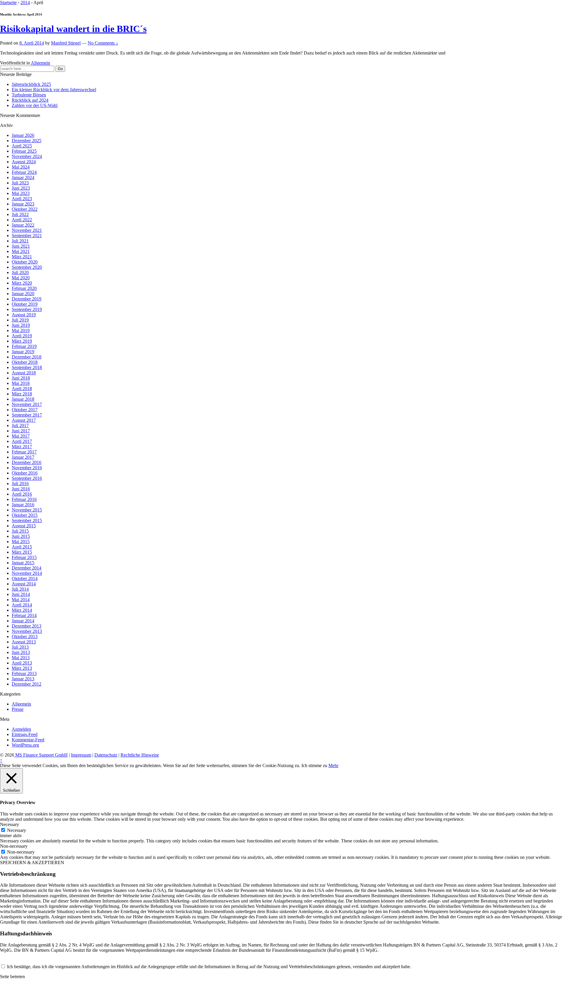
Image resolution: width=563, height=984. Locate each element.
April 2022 (22, 219)
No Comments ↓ (103, 42)
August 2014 (24, 583)
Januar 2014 (23, 620)
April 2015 (22, 546)
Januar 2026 (23, 135)
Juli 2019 (20, 319)
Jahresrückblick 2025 (31, 84)
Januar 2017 (23, 457)
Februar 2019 (24, 346)
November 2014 (27, 573)
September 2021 (27, 235)
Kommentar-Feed (28, 739)
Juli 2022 (20, 214)
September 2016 (27, 478)
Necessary (16, 830)
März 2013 (22, 668)
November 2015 (27, 509)
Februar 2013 (24, 673)
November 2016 (27, 467)
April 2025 (22, 145)
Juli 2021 (20, 240)
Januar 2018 (23, 399)
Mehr (333, 765)
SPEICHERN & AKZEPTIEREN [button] (32, 862)
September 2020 (27, 267)
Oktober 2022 (25, 209)
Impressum (81, 754)
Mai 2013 (21, 657)
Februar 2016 (24, 499)
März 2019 (22, 341)
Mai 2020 (21, 277)
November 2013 (27, 631)
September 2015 (27, 520)
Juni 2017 (21, 430)
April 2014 (22, 604)
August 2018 (24, 372)
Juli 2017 (20, 425)
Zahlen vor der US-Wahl (34, 105)
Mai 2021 (21, 251)
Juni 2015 (21, 536)
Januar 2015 (23, 562)
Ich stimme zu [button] (314, 765)
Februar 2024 (24, 172)
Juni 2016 (21, 488)
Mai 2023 (21, 193)
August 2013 (24, 641)
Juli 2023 (20, 182)
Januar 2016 (23, 504)
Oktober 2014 (25, 578)
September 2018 (27, 367)
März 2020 (22, 283)
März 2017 (22, 446)
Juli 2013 (20, 647)
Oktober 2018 (25, 362)
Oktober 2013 (25, 636)
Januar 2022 (23, 224)
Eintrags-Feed (25, 734)
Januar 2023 (23, 203)
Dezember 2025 (26, 140)
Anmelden (21, 729)
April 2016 (22, 494)
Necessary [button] (9, 824)
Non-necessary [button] (14, 846)
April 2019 (22, 335)
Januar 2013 (23, 678)
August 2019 (24, 314)
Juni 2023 (21, 188)
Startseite (8, 2)
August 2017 (24, 420)
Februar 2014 (24, 615)
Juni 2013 (21, 652)
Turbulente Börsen (29, 94)
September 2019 (27, 309)
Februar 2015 (24, 557)
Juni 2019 (21, 325)
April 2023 (22, 198)
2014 (25, 2)
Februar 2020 (24, 288)
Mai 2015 (21, 541)
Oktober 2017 (25, 409)
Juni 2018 (21, 377)
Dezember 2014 (26, 567)
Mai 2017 (21, 436)
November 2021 (27, 230)
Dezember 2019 (26, 298)
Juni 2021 (21, 246)
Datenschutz (105, 754)
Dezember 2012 (26, 684)
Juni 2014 (21, 594)
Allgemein (40, 62)
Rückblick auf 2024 (30, 100)
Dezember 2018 (26, 356)
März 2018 (22, 393)
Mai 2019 (21, 330)
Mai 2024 (21, 166)
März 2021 (22, 256)
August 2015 (24, 525)
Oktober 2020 (25, 261)
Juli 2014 (20, 589)
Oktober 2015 (25, 515)
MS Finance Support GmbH (41, 754)
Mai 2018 (21, 383)
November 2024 (27, 156)
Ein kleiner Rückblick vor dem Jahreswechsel (54, 89)
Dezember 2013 (26, 625)
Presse (17, 709)
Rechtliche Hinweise (140, 754)
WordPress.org (25, 744)
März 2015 (22, 552)
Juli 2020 (20, 272)
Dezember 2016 (26, 462)
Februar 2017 (24, 451)
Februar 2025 (24, 151)
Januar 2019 (23, 351)
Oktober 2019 (25, 304)
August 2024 (24, 161)
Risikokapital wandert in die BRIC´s (73, 28)
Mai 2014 (21, 599)
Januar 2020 (23, 293)
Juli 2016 (20, 483)
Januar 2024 (23, 177)
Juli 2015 (20, 530)
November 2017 (27, 404)
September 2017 (27, 414)
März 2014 (22, 610)
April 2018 (22, 388)
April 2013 (22, 662)
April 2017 (22, 441)
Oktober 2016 (25, 472)
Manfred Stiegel (66, 42)
